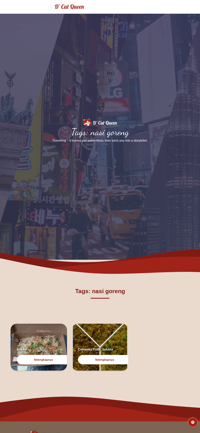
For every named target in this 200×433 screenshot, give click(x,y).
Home (145, 7)
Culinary (185, 7)
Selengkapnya (43, 359)
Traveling (165, 7)
